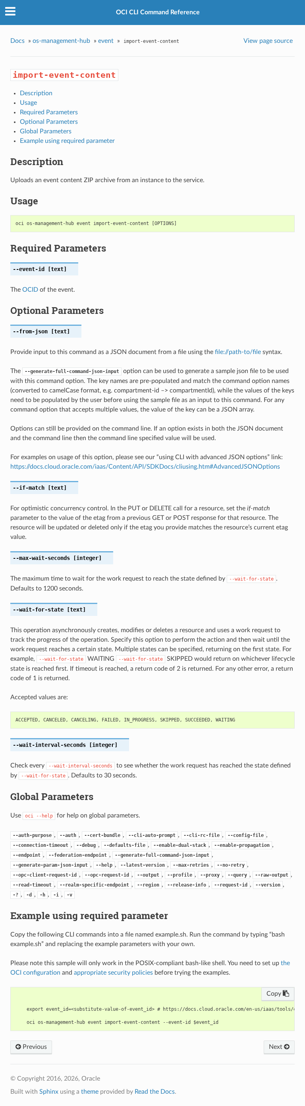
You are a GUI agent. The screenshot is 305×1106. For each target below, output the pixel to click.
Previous (34, 1047)
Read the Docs (155, 1092)
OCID (30, 290)
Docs (17, 41)
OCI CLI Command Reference (158, 12)
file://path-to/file (238, 352)
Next (276, 1047)
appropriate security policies (113, 972)
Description (36, 93)
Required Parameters (49, 112)
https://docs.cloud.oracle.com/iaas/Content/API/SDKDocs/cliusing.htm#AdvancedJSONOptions (145, 467)
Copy (274, 994)
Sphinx (48, 1092)
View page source (268, 41)
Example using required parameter (67, 141)
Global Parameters (45, 131)
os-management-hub (61, 41)
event (106, 41)
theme (89, 1092)
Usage (28, 103)
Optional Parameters (49, 122)
